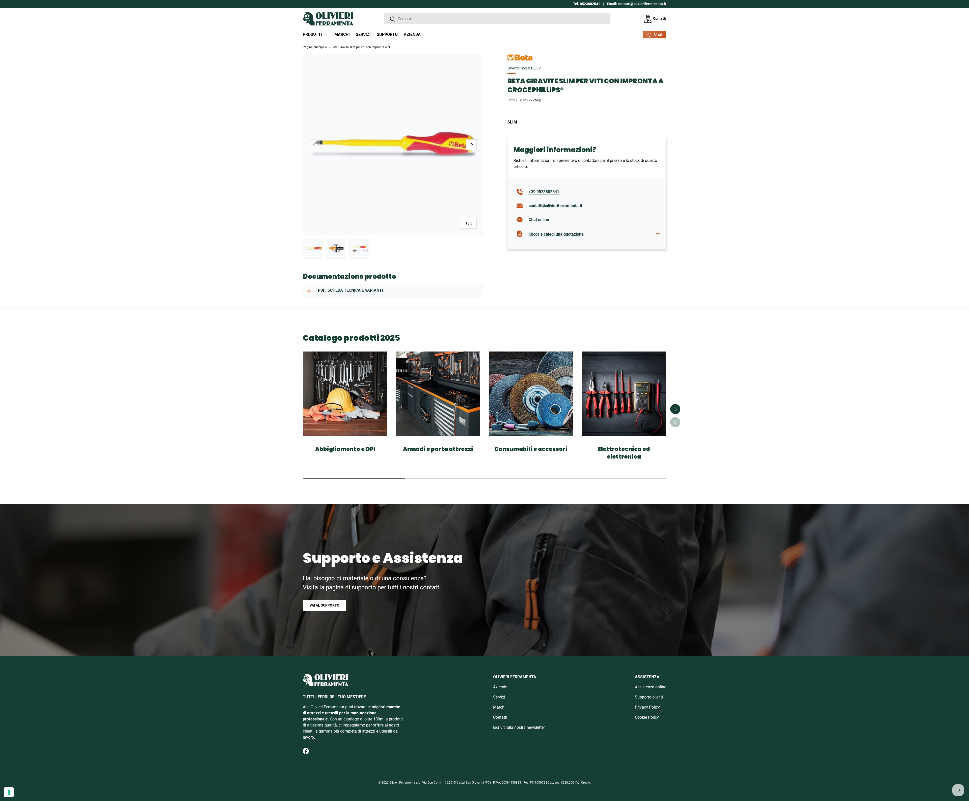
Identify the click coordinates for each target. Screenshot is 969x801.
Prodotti (312, 34)
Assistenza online (650, 687)
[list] (393, 145)
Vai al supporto (324, 605)
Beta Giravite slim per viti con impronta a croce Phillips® (362, 47)
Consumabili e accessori (531, 449)
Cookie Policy (647, 717)
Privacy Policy (647, 707)
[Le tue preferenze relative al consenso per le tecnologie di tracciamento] (9, 792)
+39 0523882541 (544, 191)
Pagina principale (315, 47)
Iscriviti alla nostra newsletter (519, 727)
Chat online (539, 219)
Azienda (412, 34)
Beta (511, 100)
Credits (586, 782)
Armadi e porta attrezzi (438, 449)
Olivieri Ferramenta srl (404, 782)
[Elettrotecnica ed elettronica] (624, 394)
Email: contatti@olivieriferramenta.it (636, 4)
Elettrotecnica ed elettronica (624, 453)
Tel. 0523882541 (586, 4)
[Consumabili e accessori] (531, 394)
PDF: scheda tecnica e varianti (350, 290)
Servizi (363, 34)
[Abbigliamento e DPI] (345, 394)
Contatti (659, 18)
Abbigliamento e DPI (345, 449)
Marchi (342, 34)
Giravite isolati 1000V (524, 68)
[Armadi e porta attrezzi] (438, 394)
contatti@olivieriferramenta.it (555, 205)
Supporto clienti (649, 697)
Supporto (387, 34)
